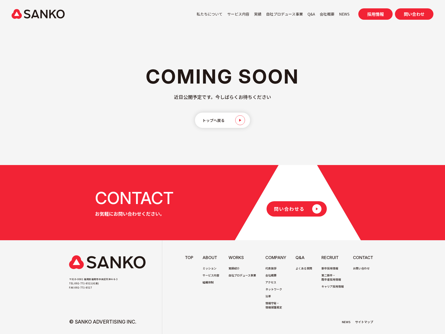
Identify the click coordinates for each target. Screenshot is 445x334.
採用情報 (375, 14)
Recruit (330, 257)
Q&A (311, 14)
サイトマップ (364, 322)
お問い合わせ (361, 268)
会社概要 (327, 14)
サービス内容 (238, 14)
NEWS (344, 14)
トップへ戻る (213, 120)
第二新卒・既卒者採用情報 (331, 277)
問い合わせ (414, 14)
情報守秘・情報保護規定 (273, 305)
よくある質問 (304, 268)
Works (236, 257)
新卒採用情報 (329, 268)
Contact (363, 257)
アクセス (270, 282)
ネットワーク (273, 289)
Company (275, 257)
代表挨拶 (271, 268)
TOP (189, 257)
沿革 (268, 296)
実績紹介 (234, 268)
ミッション (209, 268)
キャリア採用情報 (332, 286)
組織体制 (208, 282)
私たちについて (209, 14)
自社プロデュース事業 (284, 14)
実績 (257, 14)
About (210, 257)
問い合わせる (289, 208)
